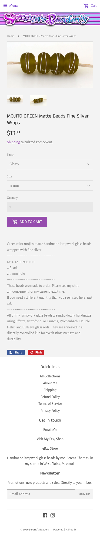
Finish (10, 155)
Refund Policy (50, 397)
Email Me (50, 430)
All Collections (50, 376)
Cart (93, 5)
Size (9, 176)
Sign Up (84, 494)
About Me (50, 383)
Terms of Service (50, 404)
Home (10, 36)
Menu (13, 5)
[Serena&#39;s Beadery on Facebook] (45, 516)
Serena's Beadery (46, 19)
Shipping (13, 142)
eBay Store (50, 448)
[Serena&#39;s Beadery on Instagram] (52, 516)
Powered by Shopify (65, 529)
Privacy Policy (50, 410)
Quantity (12, 198)
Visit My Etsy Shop (50, 439)
